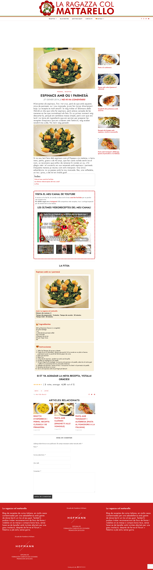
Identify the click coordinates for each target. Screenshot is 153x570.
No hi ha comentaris (73, 99)
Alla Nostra (64, 18)
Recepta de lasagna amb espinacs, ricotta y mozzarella (108, 131)
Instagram (53, 201)
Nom (35, 447)
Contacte (89, 18)
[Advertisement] (76, 32)
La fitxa (36, 184)
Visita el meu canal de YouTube (43, 179)
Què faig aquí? (77, 18)
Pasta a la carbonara (104, 67)
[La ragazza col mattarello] (76, 8)
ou (41, 391)
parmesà (46, 391)
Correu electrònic (39, 455)
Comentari (37, 471)
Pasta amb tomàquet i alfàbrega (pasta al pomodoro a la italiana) (85, 422)
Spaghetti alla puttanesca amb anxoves (108, 109)
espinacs (36, 391)
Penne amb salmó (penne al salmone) (107, 88)
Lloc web (36, 463)
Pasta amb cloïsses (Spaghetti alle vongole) (62, 422)
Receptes (52, 18)
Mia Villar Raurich (41, 394)
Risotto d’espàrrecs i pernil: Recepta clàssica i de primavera (41, 422)
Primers (60, 91)
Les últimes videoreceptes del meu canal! (47, 182)
